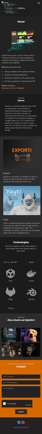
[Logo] (5, 3)
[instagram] (23, 422)
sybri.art (21, 317)
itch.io (12, 88)
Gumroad (5, 88)
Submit (21, 412)
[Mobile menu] (38, 3)
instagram (20, 88)
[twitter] (19, 422)
